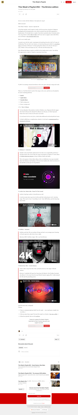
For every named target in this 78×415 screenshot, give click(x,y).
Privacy (39, 406)
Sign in (74, 2)
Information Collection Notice (39, 399)
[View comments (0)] (23, 14)
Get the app (44, 409)
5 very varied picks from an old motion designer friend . (29, 366)
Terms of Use (44, 398)
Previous (22, 339)
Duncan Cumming (40, 79)
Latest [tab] (22, 362)
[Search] (61, 2)
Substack (33, 412)
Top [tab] (19, 362)
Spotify (22, 95)
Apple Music (23, 98)
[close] (50, 383)
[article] (39, 367)
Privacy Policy (47, 399)
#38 (32, 35)
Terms (42, 406)
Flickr (46, 79)
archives (38, 316)
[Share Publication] (64, 2)
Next (56, 339)
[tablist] (23, 347)
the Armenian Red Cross (33, 36)
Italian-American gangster (27, 156)
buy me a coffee (53, 314)
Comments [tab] (21, 347)
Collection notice (47, 406)
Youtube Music (24, 100)
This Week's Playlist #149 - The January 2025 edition (32, 373)
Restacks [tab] (25, 347)
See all (20, 389)
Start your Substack (36, 409)
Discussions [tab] (27, 362)
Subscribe (68, 2)
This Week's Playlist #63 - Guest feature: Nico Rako (31, 365)
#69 (35, 35)
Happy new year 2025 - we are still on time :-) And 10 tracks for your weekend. (33, 374)
